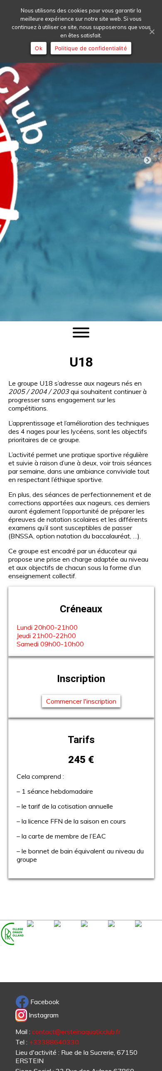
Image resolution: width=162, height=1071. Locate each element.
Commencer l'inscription (81, 701)
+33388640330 (54, 1042)
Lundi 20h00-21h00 (47, 627)
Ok (38, 48)
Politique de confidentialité (91, 48)
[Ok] (151, 31)
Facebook (44, 1002)
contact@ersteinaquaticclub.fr (76, 1031)
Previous (14, 160)
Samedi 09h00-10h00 (50, 644)
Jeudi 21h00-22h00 (46, 635)
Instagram (43, 1015)
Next (147, 160)
